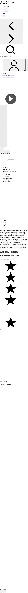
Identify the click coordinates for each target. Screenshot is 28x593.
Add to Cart (3, 592)
